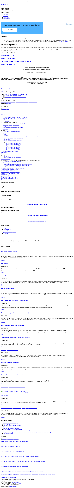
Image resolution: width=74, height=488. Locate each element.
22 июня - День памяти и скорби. (9, 350)
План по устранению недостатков (37, 215)
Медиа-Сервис (12, 486)
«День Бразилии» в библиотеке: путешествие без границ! (15, 337)
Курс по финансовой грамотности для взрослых (16, 61)
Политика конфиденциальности (8, 477)
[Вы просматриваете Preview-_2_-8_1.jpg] (15, 94)
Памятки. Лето (7, 89)
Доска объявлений (8, 230)
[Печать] (3, 92)
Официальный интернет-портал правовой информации (14, 466)
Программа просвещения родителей (12, 425)
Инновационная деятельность (37, 221)
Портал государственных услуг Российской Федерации (14, 441)
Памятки (8, 103)
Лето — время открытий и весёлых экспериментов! (14, 300)
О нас (4, 228)
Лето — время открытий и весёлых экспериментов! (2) (15, 312)
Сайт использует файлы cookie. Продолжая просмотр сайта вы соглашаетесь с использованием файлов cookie (28, 474)
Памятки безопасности (8, 64)
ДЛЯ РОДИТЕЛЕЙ (63, 41)
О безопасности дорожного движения (12, 429)
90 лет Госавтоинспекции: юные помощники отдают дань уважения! (19, 408)
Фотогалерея (6, 18)
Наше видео (6, 17)
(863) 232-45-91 (15, 482)
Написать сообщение (10, 29)
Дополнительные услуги (9, 232)
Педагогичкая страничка (9, 426)
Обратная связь (7, 20)
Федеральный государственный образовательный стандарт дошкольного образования (22, 471)
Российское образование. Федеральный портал (12, 451)
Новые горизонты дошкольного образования (12, 325)
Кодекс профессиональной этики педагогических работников (18, 430)
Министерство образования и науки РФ (10, 446)
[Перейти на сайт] (9, 439)
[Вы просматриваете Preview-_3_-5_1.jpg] (15, 95)
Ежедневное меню (8, 433)
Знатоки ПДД (4, 263)
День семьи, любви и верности (9, 251)
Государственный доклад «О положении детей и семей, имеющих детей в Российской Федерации (27, 432)
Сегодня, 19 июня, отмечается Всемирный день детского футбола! (18, 374)
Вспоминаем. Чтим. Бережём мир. (10, 362)
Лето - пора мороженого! (7, 288)
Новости (5, 14)
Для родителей (7, 424)
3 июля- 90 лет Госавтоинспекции (9, 275)
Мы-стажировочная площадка (10, 423)
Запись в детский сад (7, 55)
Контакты (5, 16)
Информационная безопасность (37, 204)
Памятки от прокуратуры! (9, 58)
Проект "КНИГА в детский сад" (11, 428)
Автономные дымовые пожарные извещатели (13, 387)
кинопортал (4, 4)
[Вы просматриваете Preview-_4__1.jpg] (14, 97)
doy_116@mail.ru (18, 483)
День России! (4, 395)
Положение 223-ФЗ (8, 229)
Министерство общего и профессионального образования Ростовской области (20, 456)
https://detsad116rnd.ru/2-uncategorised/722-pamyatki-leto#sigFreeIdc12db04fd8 (19, 102)
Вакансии (5, 233)
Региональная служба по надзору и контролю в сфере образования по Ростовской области (23, 461)
